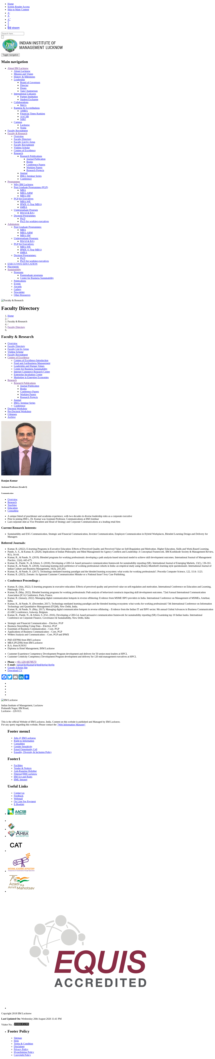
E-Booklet (19, 804)
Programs (18, 272)
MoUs (23, 105)
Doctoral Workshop (17, 408)
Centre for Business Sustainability (37, 278)
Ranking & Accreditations (27, 108)
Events (17, 283)
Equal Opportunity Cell (25, 749)
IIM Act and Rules (23, 776)
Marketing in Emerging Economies (31, 377)
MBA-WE (25, 201)
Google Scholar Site (18, 667)
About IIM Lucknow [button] (18, 68)
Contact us (19, 793)
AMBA (24, 110)
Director (24, 85)
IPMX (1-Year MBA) (31, 204)
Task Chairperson (29, 91)
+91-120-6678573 (26, 662)
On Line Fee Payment (25, 801)
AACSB (24, 116)
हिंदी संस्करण (14, 28)
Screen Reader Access (19, 6)
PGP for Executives (23, 198)
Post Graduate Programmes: (28, 227)
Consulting (13, 510)
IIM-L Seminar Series (31, 176)
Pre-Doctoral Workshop (19, 411)
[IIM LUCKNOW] (32, 51)
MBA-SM (25, 195)
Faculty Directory (22, 139)
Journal (23, 173)
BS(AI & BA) (27, 212)
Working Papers (34, 167)
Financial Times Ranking (32, 113)
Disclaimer (19, 1046)
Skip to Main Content (18, 9)
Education (13, 508)
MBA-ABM (26, 193)
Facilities (18, 765)
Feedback (18, 795)
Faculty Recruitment (18, 130)
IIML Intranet (20, 779)
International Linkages (25, 93)
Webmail (18, 798)
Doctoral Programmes (25, 215)
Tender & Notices (22, 768)
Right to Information (24, 740)
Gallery (17, 289)
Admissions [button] (13, 224)
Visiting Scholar (22, 147)
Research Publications (31, 156)
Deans (23, 88)
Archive (12, 417)
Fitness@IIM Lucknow (25, 774)
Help (16, 1040)
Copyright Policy (22, 1055)
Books (29, 161)
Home (11, 4)
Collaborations (21, 102)
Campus (18, 122)
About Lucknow (22, 71)
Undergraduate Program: (26, 238)
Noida (23, 127)
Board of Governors (30, 82)
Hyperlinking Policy (24, 1052)
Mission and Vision (23, 74)
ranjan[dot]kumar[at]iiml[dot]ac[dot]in (35, 664)
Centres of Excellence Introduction (31, 360)
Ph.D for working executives (34, 221)
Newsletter (19, 292)
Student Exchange (29, 99)
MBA (23, 190)
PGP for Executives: (24, 244)
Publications (20, 281)
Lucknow (25, 125)
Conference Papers (35, 164)
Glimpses (12, 414)
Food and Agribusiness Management (32, 363)
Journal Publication (35, 159)
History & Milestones (24, 76)
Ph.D (22, 218)
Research (18, 153)
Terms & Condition (23, 1043)
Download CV (15, 670)
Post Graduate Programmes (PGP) (31, 187)
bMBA (23, 207)
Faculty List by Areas (24, 142)
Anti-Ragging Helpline (25, 771)
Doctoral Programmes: (25, 255)
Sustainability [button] (14, 269)
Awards (18, 286)
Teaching (12, 505)
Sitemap (18, 1038)
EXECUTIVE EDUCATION (22, 264)
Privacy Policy (21, 1049)
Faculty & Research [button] (17, 133)
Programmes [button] (14, 181)
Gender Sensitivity (23, 746)
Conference (26, 178)
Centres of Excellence (25, 150)
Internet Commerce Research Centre (32, 371)
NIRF (23, 119)
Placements (13, 266)
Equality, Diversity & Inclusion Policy (33, 752)
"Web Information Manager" (71, 724)
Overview (19, 136)
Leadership (19, 79)
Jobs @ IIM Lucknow (25, 738)
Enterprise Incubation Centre (28, 374)
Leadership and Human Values (29, 366)
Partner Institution (29, 96)
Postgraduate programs (31, 275)
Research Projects (35, 170)
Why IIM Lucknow (23, 184)
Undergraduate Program (26, 210)
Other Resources (22, 295)
